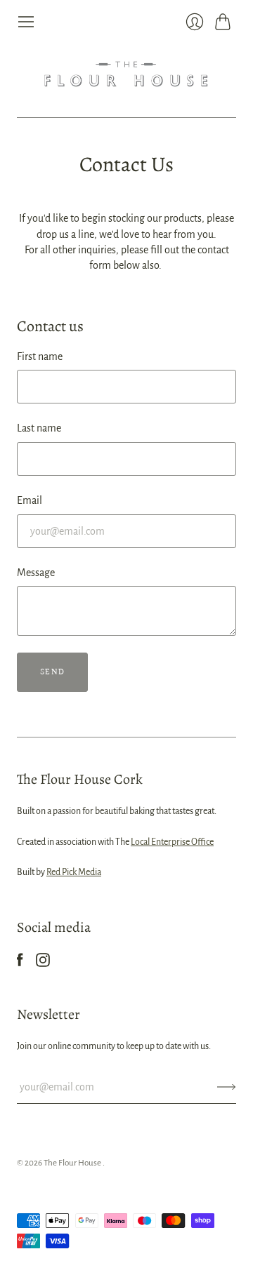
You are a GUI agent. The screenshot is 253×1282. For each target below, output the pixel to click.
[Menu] (26, 21)
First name (40, 356)
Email (29, 500)
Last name (39, 428)
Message (36, 572)
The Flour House (73, 1163)
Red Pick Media (73, 872)
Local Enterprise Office (172, 842)
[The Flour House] (126, 74)
